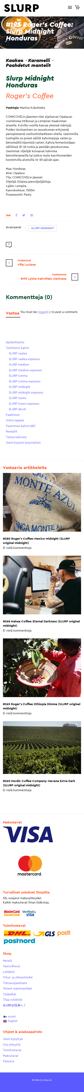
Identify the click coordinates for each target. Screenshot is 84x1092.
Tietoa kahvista (16, 437)
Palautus (8, 1061)
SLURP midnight (42, 228)
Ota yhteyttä (11, 1044)
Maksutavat (10, 1055)
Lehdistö (9, 972)
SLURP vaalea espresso (24, 359)
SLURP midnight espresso (26, 392)
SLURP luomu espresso (24, 403)
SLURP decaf (17, 409)
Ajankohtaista (15, 342)
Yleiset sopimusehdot (17, 988)
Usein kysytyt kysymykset (23, 442)
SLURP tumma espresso (24, 381)
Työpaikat (9, 994)
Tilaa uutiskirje (12, 999)
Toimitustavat (12, 1050)
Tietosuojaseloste (15, 983)
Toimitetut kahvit (17, 348)
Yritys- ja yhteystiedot (18, 977)
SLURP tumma (18, 375)
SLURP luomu (17, 398)
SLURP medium (19, 364)
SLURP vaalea (18, 353)
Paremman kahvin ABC (21, 426)
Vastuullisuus (11, 966)
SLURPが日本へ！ (14, 1005)
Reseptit (11, 431)
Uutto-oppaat (15, 420)
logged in (44, 312)
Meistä (7, 960)
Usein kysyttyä (13, 1039)
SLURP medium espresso (25, 370)
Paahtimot (13, 414)
